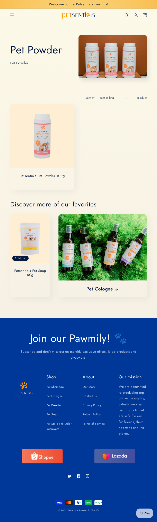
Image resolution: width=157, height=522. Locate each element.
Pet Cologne (99, 289)
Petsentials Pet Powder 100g (42, 176)
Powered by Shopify (89, 510)
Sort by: (90, 98)
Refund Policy (92, 414)
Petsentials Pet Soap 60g (30, 273)
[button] (12, 15)
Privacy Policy (92, 405)
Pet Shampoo (55, 387)
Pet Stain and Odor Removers (59, 426)
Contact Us (90, 396)
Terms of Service (94, 424)
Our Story (89, 387)
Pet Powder (54, 405)
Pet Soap (52, 414)
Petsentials (73, 510)
